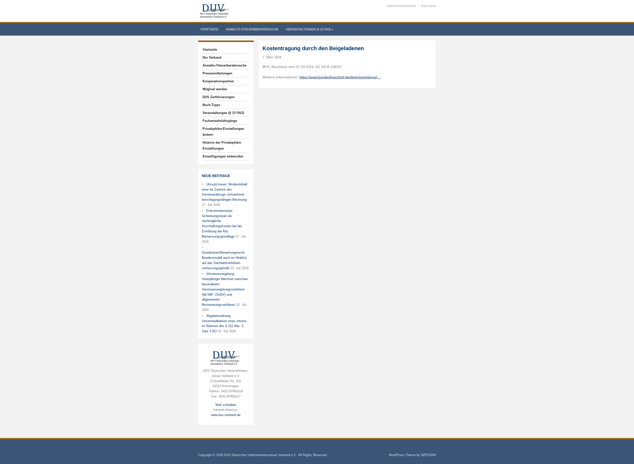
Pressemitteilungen (217, 73)
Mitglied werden (215, 89)
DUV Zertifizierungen (219, 97)
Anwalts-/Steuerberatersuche (252, 29)
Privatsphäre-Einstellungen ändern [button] (223, 131)
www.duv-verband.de (225, 415)
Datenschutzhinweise (401, 6)
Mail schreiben (225, 405)
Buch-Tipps (211, 105)
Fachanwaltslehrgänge (220, 121)
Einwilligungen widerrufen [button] (223, 156)
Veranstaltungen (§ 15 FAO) (309, 29)
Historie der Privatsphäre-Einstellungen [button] (222, 145)
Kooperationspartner (218, 81)
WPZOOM (428, 455)
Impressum (428, 6)
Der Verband (212, 57)
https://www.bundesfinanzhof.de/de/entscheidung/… (340, 77)
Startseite (209, 29)
